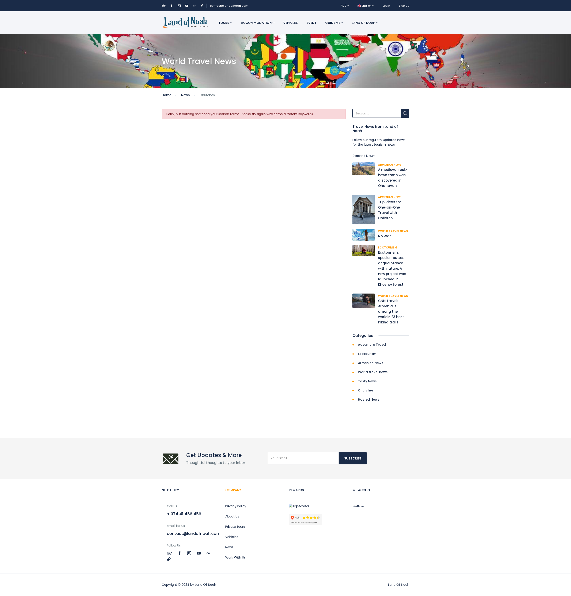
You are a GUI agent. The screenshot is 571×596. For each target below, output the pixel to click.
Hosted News (368, 399)
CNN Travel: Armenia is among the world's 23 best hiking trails (391, 311)
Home (166, 95)
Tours (224, 23)
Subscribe (352, 458)
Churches (366, 390)
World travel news (393, 231)
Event (311, 23)
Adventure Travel (372, 344)
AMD (344, 6)
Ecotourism (387, 247)
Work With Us (235, 557)
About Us (232, 516)
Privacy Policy (235, 506)
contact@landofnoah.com (229, 6)
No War (384, 236)
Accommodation (256, 23)
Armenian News (389, 165)
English (366, 6)
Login (386, 6)
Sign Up (404, 6)
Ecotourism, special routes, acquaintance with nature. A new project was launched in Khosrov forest (392, 268)
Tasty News (367, 381)
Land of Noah (364, 23)
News (185, 95)
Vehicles (290, 23)
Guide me (333, 23)
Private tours (235, 526)
